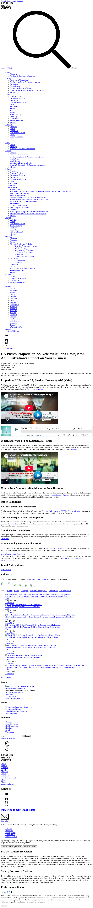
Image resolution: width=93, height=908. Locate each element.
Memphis (13, 307)
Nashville (13, 309)
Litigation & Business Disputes (21, 88)
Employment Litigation (13, 709)
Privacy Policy (10, 833)
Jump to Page (6, 1)
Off (10, 892)
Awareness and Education (24, 250)
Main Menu (17, 1)
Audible (9, 591)
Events (12, 112)
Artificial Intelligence (17, 195)
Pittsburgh (13, 315)
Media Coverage (16, 114)
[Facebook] (6, 341)
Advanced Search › (8, 738)
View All (13, 92)
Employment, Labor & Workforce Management (27, 82)
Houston (13, 303)
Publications (14, 119)
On (5, 892)
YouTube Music (65, 591)
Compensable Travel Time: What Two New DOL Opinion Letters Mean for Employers (36, 597)
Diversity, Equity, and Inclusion (21, 244)
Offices (12, 135)
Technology (14, 106)
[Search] (42, 68)
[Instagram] (6, 344)
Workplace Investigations (14, 692)
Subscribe (8, 348)
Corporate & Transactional (19, 80)
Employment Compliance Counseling (18, 707)
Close (4, 906)
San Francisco (15, 319)
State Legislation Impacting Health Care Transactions (29, 212)
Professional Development (24, 252)
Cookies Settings (7, 847)
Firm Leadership (16, 262)
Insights (8, 110)
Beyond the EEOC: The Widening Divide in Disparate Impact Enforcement (32, 627)
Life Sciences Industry (18, 102)
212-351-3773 (10, 696)
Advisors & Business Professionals (22, 76)
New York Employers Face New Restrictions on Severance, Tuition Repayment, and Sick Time (39, 617)
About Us (8, 125)
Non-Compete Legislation (19, 207)
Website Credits (11, 837)
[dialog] (46, 844)
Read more (75, 449)
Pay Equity (14, 210)
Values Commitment (17, 270)
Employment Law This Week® (57, 548)
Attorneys (13, 74)
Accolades (13, 240)
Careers (12, 129)
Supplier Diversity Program (24, 256)
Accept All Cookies (30, 847)
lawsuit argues (16, 524)
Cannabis (8, 722)
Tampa (12, 325)
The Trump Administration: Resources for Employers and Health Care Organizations (40, 191)
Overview (13, 127)
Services (8, 78)
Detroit (12, 301)
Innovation (14, 264)
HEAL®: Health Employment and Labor (24, 201)
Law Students (15, 280)
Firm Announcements (17, 133)
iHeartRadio (34, 591)
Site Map (8, 829)
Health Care (14, 84)
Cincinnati (13, 296)
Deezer (16, 591)
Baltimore (13, 290)
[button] (7, 743)
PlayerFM (43, 591)
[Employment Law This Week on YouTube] (32, 587)
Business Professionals (18, 283)
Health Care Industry (17, 98)
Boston (12, 292)
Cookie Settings (6, 68)
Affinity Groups (20, 248)
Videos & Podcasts (16, 121)
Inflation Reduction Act (18, 205)
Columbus (13, 299)
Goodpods (24, 591)
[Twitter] (6, 346)
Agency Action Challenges (19, 193)
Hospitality (14, 100)
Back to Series (6, 677)
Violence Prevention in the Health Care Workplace (28, 214)
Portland (13, 317)
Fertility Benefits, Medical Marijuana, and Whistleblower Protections (30, 647)
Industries (8, 94)
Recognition (19, 254)
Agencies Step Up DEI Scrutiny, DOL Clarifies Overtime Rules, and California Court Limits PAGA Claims (44, 668)
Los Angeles (14, 305)
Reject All (18, 847)
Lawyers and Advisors (18, 278)
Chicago (13, 294)
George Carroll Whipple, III (15, 688)
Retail (12, 104)
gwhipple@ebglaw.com (13, 698)
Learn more (5, 539)
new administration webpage (57, 495)
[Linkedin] (6, 335)
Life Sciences (15, 86)
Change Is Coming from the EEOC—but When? (22, 607)
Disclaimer (9, 831)
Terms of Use (10, 835)
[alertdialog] (46, 878)
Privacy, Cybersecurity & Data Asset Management (28, 90)
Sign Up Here (6, 570)
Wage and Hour (11, 713)
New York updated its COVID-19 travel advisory (62, 511)
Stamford (13, 323)
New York (13, 311)
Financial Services (16, 96)
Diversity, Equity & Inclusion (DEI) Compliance (27, 197)
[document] (46, 878)
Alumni (8, 329)
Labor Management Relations (16, 711)
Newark (13, 313)
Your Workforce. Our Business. (12, 554)
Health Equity (15, 203)
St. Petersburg (15, 321)
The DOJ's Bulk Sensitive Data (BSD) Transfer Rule (29, 199)
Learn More (9, 603)
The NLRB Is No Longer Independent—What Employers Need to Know (31, 637)
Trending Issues (11, 187)
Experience (14, 131)
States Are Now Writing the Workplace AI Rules (22, 657)
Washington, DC (16, 327)
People (7, 72)
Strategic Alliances (16, 137)
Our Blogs (13, 116)
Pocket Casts (53, 591)
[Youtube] (6, 338)
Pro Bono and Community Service (22, 268)
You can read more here (35, 389)
